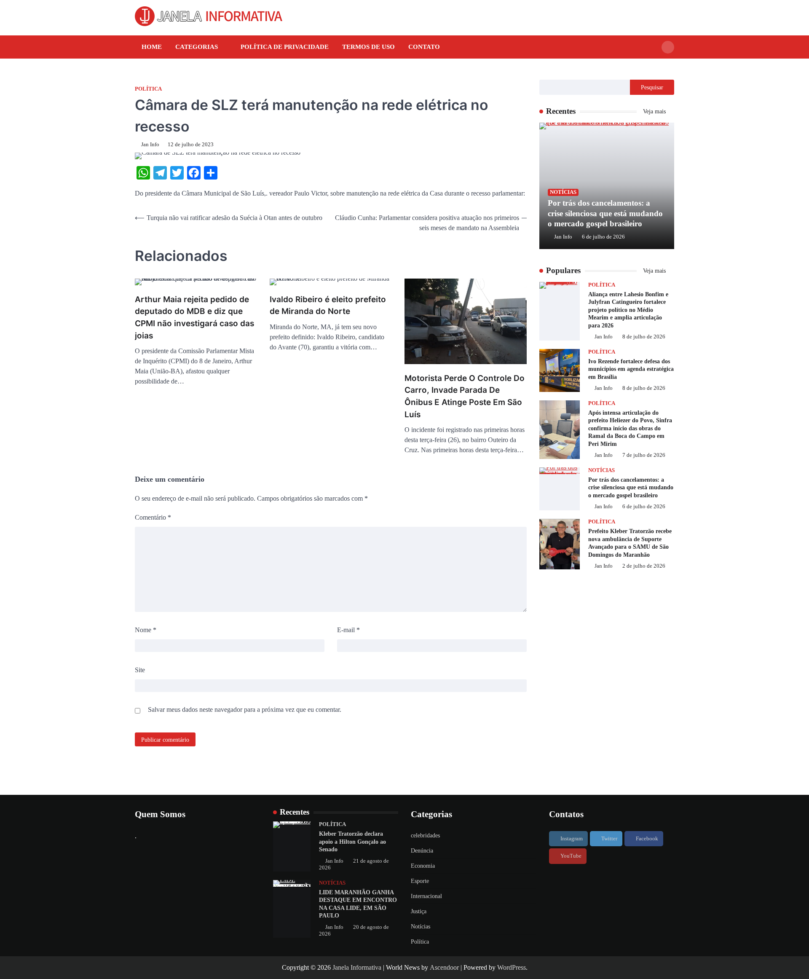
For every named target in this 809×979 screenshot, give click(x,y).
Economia (423, 866)
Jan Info (150, 145)
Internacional (426, 896)
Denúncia (422, 851)
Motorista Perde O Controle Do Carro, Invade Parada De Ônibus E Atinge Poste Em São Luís (464, 396)
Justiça (418, 911)
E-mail (348, 629)
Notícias (563, 192)
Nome (145, 629)
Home (152, 46)
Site (140, 669)
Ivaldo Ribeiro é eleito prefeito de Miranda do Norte (328, 305)
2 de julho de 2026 (643, 566)
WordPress (511, 967)
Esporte (420, 881)
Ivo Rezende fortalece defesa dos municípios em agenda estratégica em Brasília (631, 369)
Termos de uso (368, 46)
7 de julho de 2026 (643, 456)
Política (148, 89)
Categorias (196, 46)
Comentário (153, 517)
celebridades (425, 835)
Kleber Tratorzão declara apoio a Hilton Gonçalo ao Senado (352, 841)
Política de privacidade (285, 46)
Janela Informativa (356, 967)
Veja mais (655, 111)
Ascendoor (444, 967)
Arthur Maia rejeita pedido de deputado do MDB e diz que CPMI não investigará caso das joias (194, 318)
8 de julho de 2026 (643, 337)
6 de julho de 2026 (603, 237)
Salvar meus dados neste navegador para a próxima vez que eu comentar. (244, 709)
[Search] (668, 47)
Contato (424, 46)
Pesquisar (652, 87)
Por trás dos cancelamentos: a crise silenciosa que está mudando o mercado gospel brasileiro (605, 213)
